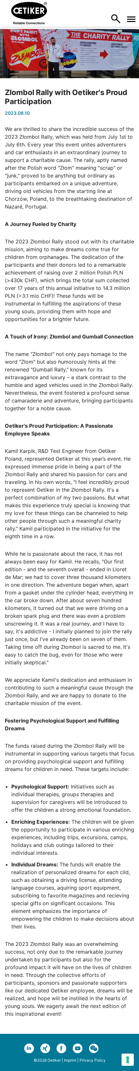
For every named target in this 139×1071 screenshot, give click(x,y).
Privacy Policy (93, 1060)
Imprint (70, 1060)
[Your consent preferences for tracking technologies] (128, 1060)
